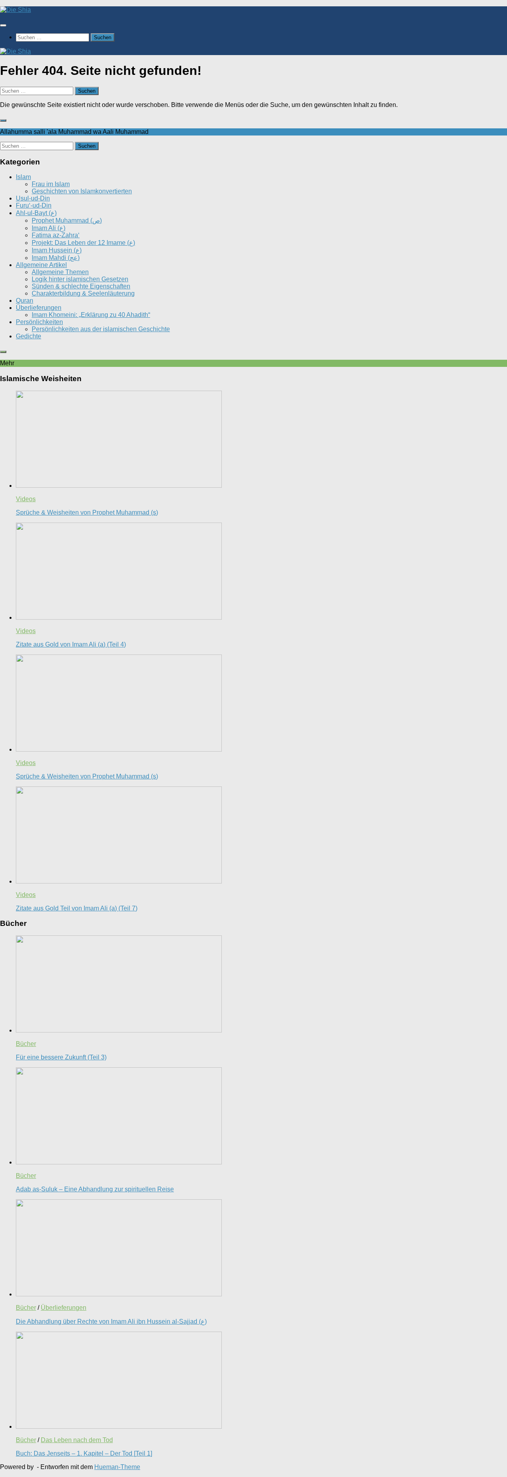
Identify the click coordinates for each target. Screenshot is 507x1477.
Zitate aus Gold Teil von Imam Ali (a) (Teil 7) (76, 908)
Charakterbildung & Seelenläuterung (83, 293)
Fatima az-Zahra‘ (56, 235)
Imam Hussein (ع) (57, 250)
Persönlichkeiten (39, 322)
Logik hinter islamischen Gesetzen (80, 279)
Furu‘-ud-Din (33, 205)
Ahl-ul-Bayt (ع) (36, 213)
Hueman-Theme (117, 1467)
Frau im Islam (51, 184)
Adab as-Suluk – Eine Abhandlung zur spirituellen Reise (95, 1189)
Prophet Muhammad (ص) (67, 220)
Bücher (26, 1043)
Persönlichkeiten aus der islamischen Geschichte (101, 329)
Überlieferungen (38, 307)
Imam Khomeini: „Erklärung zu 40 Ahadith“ (91, 314)
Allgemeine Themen (60, 272)
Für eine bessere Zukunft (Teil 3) (61, 1057)
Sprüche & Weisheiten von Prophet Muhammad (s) (87, 512)
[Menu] (3, 25)
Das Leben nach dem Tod (77, 1440)
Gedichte (28, 336)
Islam (23, 177)
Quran (24, 300)
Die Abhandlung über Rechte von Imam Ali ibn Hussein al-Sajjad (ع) (111, 1321)
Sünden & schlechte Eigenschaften (81, 286)
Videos (26, 499)
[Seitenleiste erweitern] (3, 120)
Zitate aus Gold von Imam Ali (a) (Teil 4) (71, 644)
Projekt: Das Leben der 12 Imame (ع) (83, 242)
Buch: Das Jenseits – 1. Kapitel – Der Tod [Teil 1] (84, 1453)
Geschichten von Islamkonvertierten (82, 191)
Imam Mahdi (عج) (56, 257)
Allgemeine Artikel (41, 264)
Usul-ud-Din (33, 198)
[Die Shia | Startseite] (15, 9)
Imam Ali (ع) (48, 228)
